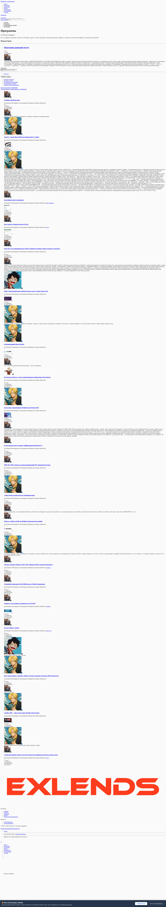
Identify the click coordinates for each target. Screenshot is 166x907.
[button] (3, 15)
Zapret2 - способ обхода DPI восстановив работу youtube (21, 137)
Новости (6, 812)
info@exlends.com (8, 823)
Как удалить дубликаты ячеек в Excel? (16, 224)
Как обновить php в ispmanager (14, 200)
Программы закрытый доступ (16, 47)
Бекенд (6, 815)
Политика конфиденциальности (10, 828)
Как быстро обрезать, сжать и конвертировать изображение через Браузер (27, 377)
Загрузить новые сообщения (9, 87)
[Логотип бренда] (3, 18)
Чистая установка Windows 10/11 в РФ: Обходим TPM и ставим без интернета (28, 564)
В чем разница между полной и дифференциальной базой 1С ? (23, 445)
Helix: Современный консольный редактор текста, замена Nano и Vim (26, 291)
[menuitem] (6, 74)
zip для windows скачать (11, 628)
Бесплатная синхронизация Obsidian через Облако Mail (21, 408)
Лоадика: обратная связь (12, 100)
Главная (6, 811)
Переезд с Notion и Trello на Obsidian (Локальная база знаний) (23, 521)
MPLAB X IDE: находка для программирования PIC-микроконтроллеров (27, 465)
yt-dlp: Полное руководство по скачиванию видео (19, 495)
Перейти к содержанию (8, 1)
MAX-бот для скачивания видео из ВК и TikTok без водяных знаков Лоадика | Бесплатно (32, 248)
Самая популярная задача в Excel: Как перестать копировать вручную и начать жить (31, 755)
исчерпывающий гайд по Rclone (14, 344)
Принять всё (141, 903)
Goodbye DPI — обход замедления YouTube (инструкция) (21, 713)
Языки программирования (11, 816)
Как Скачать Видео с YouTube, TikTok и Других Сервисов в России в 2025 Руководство (31, 676)
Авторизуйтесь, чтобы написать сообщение (13, 89)
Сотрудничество (8, 822)
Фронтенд (6, 814)
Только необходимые (156, 903)
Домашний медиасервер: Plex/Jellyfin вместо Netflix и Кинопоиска (24, 584)
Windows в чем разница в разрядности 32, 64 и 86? (19, 603)
